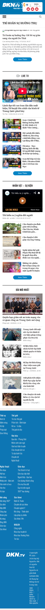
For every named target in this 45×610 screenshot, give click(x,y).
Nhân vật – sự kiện (22, 185)
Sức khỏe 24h (19, 518)
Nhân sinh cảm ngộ (18, 442)
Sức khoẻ (3, 529)
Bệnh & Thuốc (19, 500)
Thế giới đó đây (17, 429)
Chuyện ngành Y (19, 508)
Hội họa (2, 473)
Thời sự (25, 371)
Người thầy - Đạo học (25, 477)
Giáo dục (21, 466)
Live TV (25, 76)
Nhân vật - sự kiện (8, 218)
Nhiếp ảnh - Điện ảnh (7, 480)
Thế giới (15, 415)
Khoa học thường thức (21, 535)
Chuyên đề (15, 456)
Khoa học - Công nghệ (30, 403)
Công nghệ (18, 528)
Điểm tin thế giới (28, 389)
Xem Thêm (22, 59)
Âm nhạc (3, 470)
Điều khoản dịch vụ (32, 596)
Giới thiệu (31, 589)
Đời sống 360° (5, 500)
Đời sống (3, 497)
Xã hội (2, 426)
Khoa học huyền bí (20, 531)
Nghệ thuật (15, 460)
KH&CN (17, 524)
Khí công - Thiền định (21, 511)
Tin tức (16, 538)
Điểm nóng (27, 340)
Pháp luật (5, 323)
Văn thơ (2, 487)
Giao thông (4, 433)
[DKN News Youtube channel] (28, 9)
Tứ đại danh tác (17, 453)
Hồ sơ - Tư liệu (16, 426)
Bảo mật (32, 601)
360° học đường (23, 491)
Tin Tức (5, 114)
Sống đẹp (3, 511)
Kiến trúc (3, 477)
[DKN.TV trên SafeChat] (24, 4)
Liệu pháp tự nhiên (20, 515)
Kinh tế (2, 419)
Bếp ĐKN (3, 508)
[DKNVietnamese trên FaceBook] (27, 4)
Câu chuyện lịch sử (18, 449)
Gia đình (3, 504)
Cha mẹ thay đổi (23, 484)
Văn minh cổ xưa (5, 484)
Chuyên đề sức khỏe (21, 504)
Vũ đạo (2, 491)
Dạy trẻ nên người (24, 487)
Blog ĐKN (3, 522)
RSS (30, 592)
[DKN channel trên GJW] (35, 4)
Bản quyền (33, 603)
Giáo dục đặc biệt (24, 473)
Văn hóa (15, 435)
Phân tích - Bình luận (19, 422)
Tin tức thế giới (17, 419)
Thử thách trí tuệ (24, 470)
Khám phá (3, 515)
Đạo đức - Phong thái (19, 439)
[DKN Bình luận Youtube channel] (32, 9)
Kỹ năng (3, 518)
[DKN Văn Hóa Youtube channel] (36, 9)
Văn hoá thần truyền (19, 446)
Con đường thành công (10, 41)
